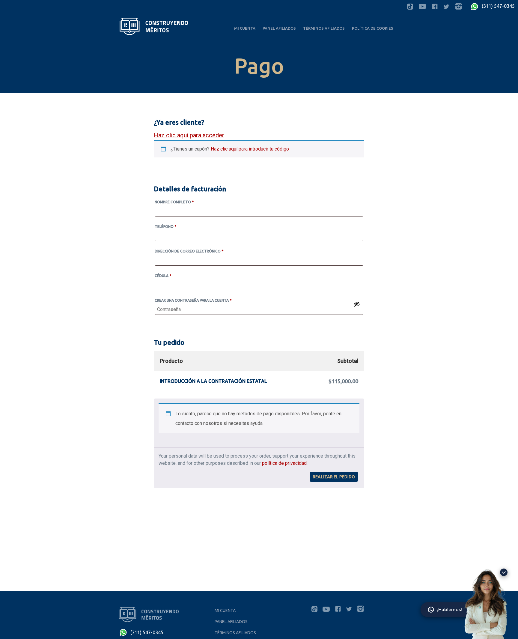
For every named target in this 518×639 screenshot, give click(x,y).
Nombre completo (174, 202)
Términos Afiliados (324, 28)
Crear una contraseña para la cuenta (193, 300)
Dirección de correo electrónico (189, 251)
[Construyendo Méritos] (153, 26)
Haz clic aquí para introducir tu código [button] (250, 149)
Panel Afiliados (279, 28)
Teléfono (165, 226)
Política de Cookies (372, 28)
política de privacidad (284, 463)
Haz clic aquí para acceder (189, 135)
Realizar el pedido (334, 476)
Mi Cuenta (244, 28)
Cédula (163, 276)
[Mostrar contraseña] (356, 304)
